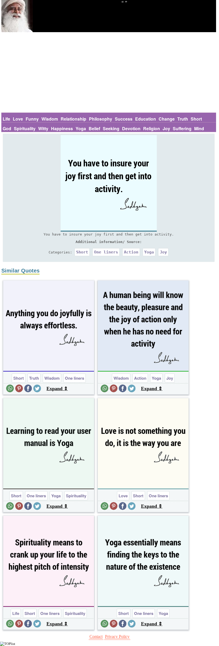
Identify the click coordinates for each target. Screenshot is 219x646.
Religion (151, 128)
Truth (182, 119)
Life (6, 119)
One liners (106, 252)
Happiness (62, 128)
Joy (166, 128)
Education (145, 119)
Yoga (81, 128)
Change (167, 119)
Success (123, 119)
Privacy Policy (117, 636)
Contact (96, 636)
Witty (43, 128)
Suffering (182, 128)
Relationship (73, 119)
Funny (32, 119)
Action (131, 252)
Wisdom (49, 119)
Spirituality (25, 128)
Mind (199, 128)
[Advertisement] (108, 72)
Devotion (131, 128)
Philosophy (100, 119)
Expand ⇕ (57, 388)
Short (196, 119)
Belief (94, 128)
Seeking (111, 128)
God (7, 128)
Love (18, 119)
